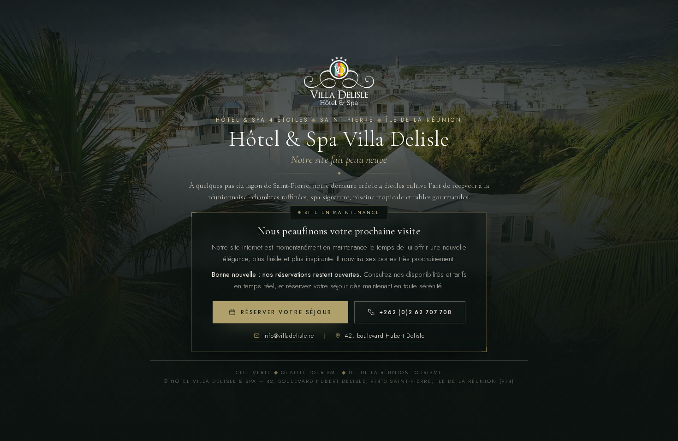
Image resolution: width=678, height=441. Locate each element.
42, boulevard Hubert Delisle (385, 336)
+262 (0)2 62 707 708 (416, 312)
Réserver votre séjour (286, 312)
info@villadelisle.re (288, 336)
